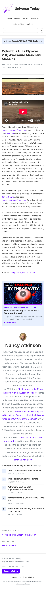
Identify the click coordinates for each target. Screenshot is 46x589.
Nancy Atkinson (10, 64)
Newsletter (34, 18)
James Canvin (8, 197)
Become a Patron (11, 571)
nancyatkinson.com (23, 459)
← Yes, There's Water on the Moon (19, 535)
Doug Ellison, (16, 272)
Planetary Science (14, 67)
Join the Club (18, 24)
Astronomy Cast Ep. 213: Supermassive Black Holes (20, 488)
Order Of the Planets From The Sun (24, 470)
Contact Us (16, 577)
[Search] (42, 30)
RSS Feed (29, 24)
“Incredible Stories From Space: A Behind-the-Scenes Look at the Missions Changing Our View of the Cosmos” (23, 415)
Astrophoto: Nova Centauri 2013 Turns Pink (26, 499)
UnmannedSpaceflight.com (14, 130)
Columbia (9, 133)
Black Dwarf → (9, 545)
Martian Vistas (28, 272)
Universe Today (27, 9)
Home (9, 18)
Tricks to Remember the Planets (23, 479)
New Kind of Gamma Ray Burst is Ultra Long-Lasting (26, 509)
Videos (17, 18)
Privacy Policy (28, 577)
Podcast (25, 18)
